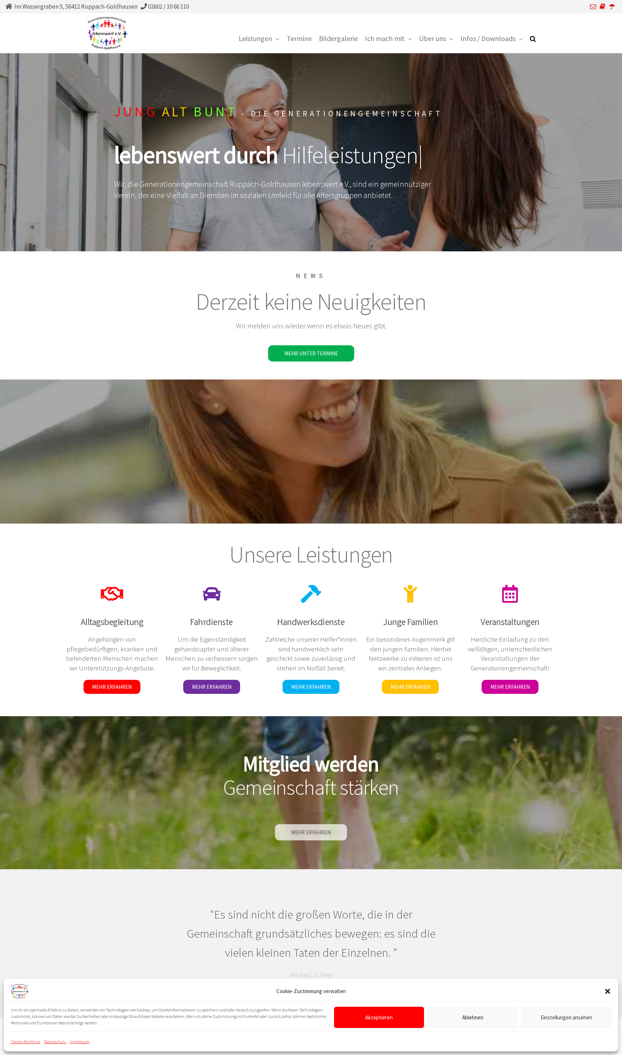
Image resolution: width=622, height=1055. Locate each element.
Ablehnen (472, 1017)
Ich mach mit (385, 38)
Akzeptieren (379, 1017)
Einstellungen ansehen (566, 1017)
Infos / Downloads (487, 38)
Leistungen (255, 38)
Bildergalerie (338, 38)
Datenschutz (55, 1041)
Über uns (432, 38)
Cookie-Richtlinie (25, 1041)
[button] (607, 991)
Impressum (80, 1041)
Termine (299, 38)
